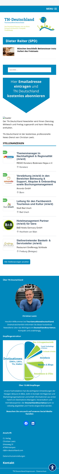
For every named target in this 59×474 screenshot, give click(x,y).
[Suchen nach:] (30, 69)
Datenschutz (41, 471)
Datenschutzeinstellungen (14, 456)
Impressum (30, 471)
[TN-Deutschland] (29, 23)
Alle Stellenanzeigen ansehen (16, 262)
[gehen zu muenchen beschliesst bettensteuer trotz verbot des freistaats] (8, 54)
